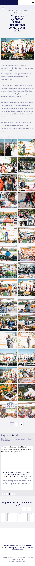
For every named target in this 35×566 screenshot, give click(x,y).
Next (29, 509)
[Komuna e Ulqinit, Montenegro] (9, 2)
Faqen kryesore (12, 10)
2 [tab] (4, 494)
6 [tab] (14, 494)
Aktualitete (24, 10)
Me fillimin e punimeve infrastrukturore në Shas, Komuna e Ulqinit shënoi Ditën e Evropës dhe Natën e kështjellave (17, 474)
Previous (24, 509)
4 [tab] (9, 494)
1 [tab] (2, 494)
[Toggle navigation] (32, 3)
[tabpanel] (17, 468)
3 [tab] (7, 494)
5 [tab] (12, 494)
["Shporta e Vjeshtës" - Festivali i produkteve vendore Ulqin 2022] (17, 49)
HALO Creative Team (21, 561)
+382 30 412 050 (12, 547)
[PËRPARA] (22, 424)
